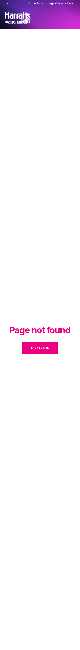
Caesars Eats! (53, 3)
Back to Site (40, 347)
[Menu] (71, 19)
